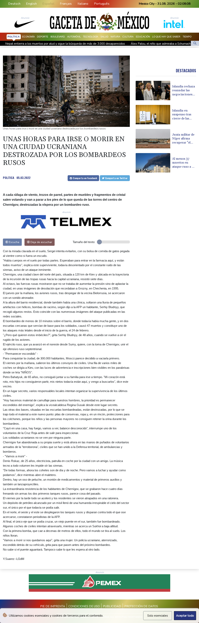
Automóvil (74, 36)
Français (66, 4)
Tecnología (90, 36)
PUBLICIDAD (112, 606)
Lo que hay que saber (166, 36)
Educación (143, 36)
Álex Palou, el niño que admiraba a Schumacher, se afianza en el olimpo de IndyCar (137, 44)
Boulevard (58, 36)
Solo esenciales (157, 616)
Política (14, 36)
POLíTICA (8, 177)
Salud (104, 36)
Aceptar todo (185, 616)
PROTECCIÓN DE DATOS (141, 606)
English (31, 4)
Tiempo (187, 36)
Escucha (13, 242)
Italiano (83, 4)
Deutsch (14, 4)
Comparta (84, 178)
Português (102, 4)
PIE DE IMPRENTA (52, 606)
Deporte (42, 36)
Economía (28, 36)
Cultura (128, 36)
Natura (115, 36)
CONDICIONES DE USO (84, 606)
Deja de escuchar (41, 242)
